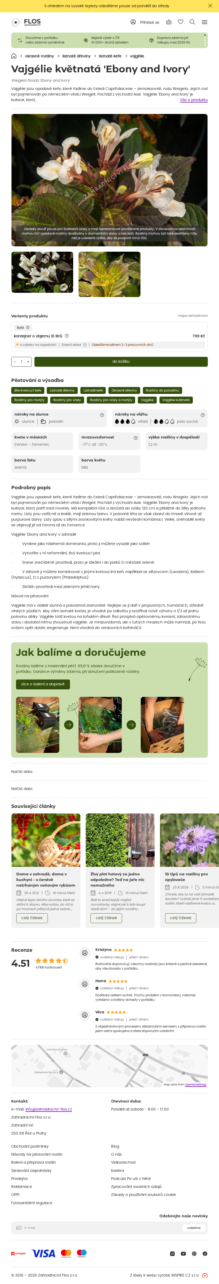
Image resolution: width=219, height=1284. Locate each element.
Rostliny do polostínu (162, 390)
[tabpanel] (44, 40)
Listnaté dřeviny (62, 390)
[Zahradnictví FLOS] (26, 22)
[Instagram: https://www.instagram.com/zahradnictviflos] (172, 1253)
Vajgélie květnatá (176, 400)
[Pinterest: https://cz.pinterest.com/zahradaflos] (194, 1253)
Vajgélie (147, 400)
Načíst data (21, 772)
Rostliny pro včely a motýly (111, 400)
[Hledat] (192, 22)
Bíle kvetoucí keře (27, 390)
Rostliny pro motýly (29, 400)
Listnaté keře (93, 390)
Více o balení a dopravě (43, 684)
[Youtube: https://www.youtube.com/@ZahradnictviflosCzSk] (183, 1253)
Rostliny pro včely (67, 400)
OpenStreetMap (195, 1084)
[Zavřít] (210, 6)
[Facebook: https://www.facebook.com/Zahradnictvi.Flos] (205, 1253)
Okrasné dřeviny (124, 390)
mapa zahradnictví (193, 315)
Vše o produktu (194, 100)
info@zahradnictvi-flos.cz (48, 1109)
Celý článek (31, 918)
